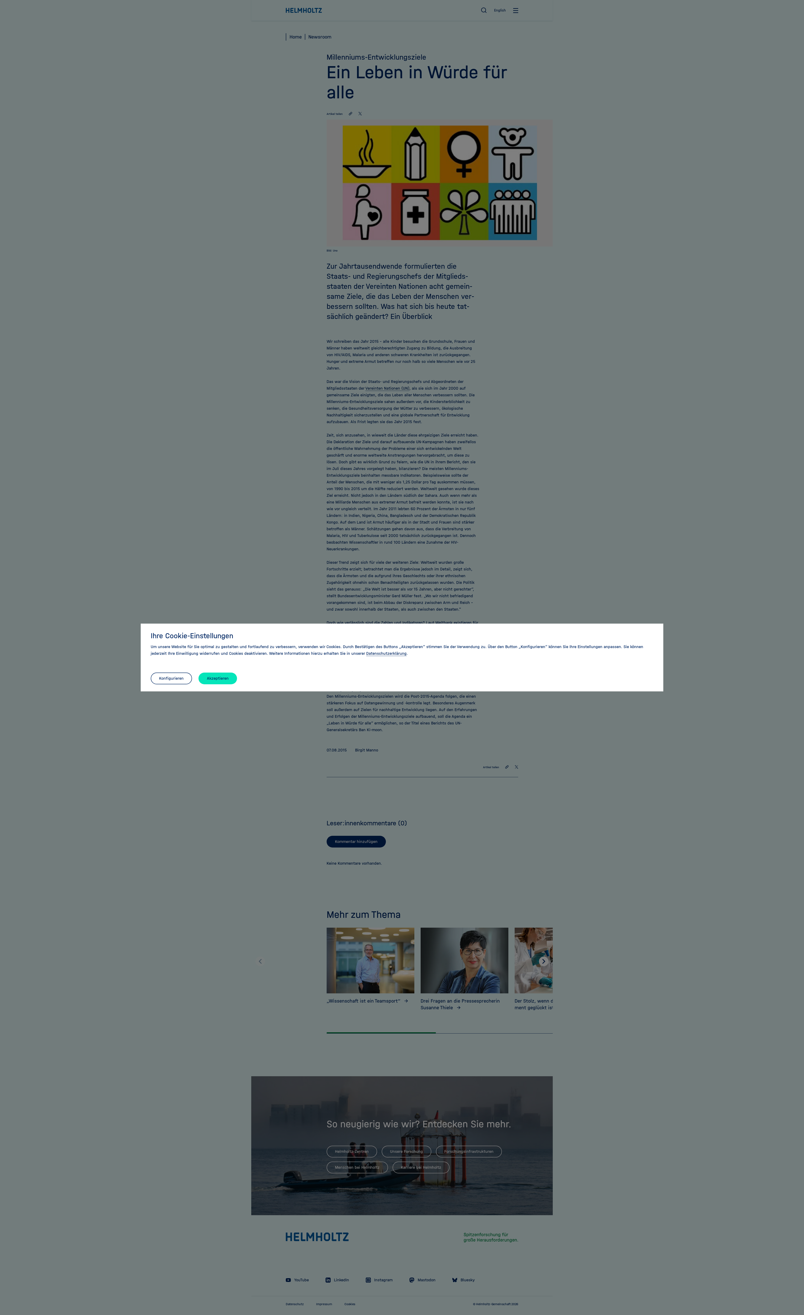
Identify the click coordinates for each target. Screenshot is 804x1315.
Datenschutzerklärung (386, 653)
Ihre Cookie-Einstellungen (192, 635)
